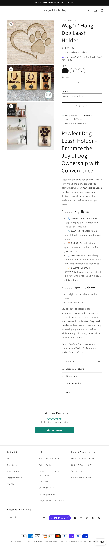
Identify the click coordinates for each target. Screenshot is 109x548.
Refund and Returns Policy (51, 500)
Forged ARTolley (23, 541)
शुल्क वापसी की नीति (51, 541)
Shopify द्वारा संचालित (36, 541)
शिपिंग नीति (83, 541)
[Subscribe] (44, 517)
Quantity (65, 77)
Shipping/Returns (47, 494)
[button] (6, 10)
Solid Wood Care (46, 487)
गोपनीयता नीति (64, 541)
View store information (75, 123)
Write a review (54, 429)
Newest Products (15, 471)
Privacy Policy (45, 465)
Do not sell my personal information (50, 473)
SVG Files (11, 484)
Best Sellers (12, 465)
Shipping (65, 52)
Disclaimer (44, 481)
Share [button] (67, 392)
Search (10, 458)
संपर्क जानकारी (93, 541)
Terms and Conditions (49, 458)
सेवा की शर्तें (74, 541)
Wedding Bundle (14, 477)
